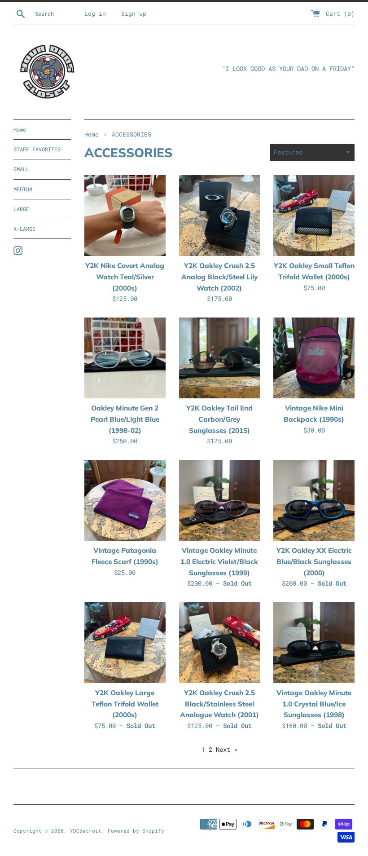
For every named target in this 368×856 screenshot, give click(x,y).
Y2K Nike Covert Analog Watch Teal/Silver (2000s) (124, 276)
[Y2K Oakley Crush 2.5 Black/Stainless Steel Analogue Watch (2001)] (219, 643)
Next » (226, 749)
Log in (95, 13)
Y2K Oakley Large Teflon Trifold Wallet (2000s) (125, 703)
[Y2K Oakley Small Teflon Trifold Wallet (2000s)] (314, 215)
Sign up (133, 13)
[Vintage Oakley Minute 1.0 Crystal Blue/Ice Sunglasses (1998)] (314, 643)
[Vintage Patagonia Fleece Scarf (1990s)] (125, 500)
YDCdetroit (85, 830)
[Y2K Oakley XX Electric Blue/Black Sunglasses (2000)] (314, 500)
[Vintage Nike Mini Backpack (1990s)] (314, 358)
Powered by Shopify (136, 830)
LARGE (21, 208)
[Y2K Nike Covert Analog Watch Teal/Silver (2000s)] (125, 215)
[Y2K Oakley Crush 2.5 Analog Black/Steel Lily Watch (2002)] (219, 215)
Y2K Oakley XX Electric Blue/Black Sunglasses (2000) (314, 561)
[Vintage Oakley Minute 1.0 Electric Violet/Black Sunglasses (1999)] (219, 500)
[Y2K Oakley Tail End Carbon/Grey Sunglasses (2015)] (219, 358)
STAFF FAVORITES (37, 149)
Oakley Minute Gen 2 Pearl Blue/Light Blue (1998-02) (125, 419)
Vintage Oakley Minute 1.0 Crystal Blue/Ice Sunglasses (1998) (313, 703)
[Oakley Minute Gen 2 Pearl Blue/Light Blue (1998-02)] (125, 358)
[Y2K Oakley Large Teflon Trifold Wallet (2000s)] (125, 643)
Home (19, 129)
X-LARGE (24, 228)
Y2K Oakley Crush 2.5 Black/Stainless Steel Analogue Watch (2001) (219, 703)
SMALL (21, 168)
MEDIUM (22, 189)
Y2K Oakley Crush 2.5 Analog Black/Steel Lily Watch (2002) (219, 276)
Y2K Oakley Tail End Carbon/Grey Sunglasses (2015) (219, 419)
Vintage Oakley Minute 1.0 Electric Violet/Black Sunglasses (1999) (219, 561)
